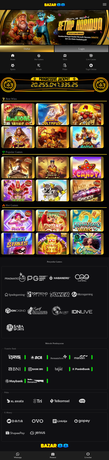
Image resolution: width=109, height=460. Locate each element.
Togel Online (91, 69)
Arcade (39, 69)
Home (12, 59)
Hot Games (38, 59)
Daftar (27, 48)
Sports (12, 69)
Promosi (53, 457)
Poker (65, 69)
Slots (65, 59)
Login (81, 48)
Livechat (88, 457)
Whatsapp (18, 457)
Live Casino (91, 59)
